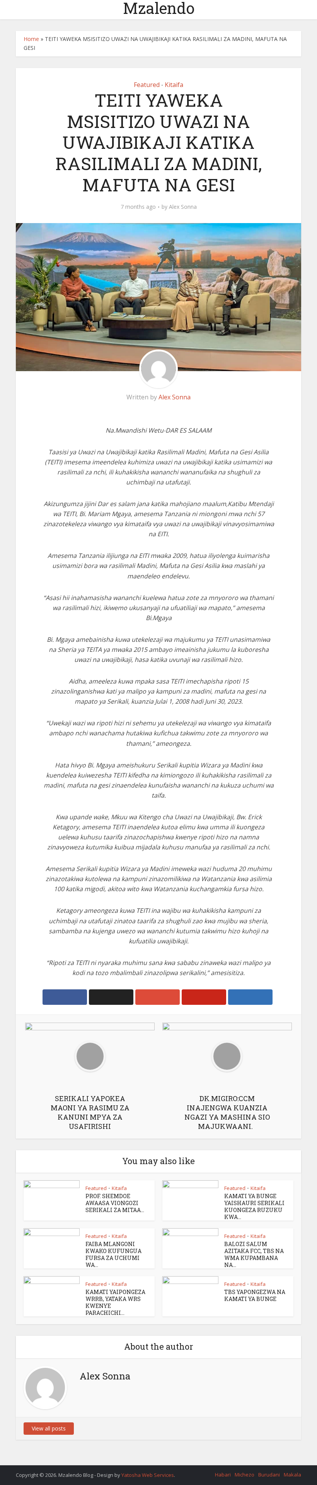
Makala (292, 1474)
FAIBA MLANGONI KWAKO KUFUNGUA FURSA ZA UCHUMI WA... (113, 1254)
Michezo (244, 1474)
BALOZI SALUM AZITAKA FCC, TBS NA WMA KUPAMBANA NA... (254, 1254)
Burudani (269, 1474)
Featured (147, 84)
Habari (223, 1474)
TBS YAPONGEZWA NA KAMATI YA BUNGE (254, 1295)
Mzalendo (158, 8)
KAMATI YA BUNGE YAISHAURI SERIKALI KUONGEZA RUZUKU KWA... (254, 1206)
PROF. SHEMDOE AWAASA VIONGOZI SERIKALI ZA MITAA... (114, 1203)
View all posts (49, 1428)
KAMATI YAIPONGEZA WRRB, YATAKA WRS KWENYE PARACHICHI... (115, 1302)
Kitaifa (174, 84)
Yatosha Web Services (147, 1474)
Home (31, 39)
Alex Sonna (183, 206)
